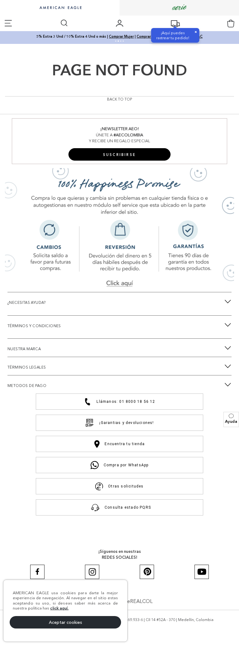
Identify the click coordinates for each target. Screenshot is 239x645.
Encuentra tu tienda (125, 444)
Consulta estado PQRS (128, 507)
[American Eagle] (60, 8)
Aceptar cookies (65, 622)
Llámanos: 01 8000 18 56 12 (125, 401)
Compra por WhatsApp (126, 465)
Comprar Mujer (121, 36)
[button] (231, 419)
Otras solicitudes (125, 486)
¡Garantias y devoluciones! (126, 423)
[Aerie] (179, 7)
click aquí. (59, 607)
